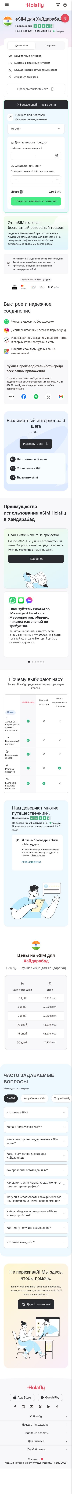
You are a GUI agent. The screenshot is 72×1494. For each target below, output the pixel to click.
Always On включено (26, 77)
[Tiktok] (57, 1407)
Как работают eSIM (34, 1098)
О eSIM (11, 1098)
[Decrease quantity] (15, 179)
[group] (36, 1112)
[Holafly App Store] (22, 1397)
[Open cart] (58, 5)
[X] (40, 1407)
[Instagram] (23, 1407)
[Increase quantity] (56, 179)
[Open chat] (65, 18)
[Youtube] (32, 1407)
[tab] (21, 46)
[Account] (65, 6)
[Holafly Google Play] (50, 1397)
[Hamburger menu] (6, 5)
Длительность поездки (31, 142)
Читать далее (38, 855)
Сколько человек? (28, 166)
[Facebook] (15, 1407)
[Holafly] (36, 1387)
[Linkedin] (48, 1407)
